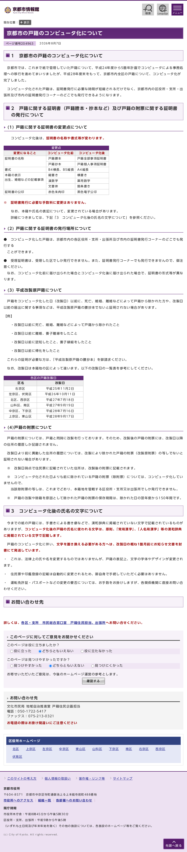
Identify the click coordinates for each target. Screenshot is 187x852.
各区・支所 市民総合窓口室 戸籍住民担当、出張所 (63, 622)
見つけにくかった (109, 665)
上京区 (31, 749)
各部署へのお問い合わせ (74, 800)
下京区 (114, 749)
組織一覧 (44, 800)
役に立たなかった (98, 651)
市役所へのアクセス (18, 800)
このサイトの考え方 (22, 778)
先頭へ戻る (174, 845)
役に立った (22, 651)
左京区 (47, 749)
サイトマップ (123, 778)
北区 (16, 749)
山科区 (97, 749)
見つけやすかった (28, 665)
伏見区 (17, 756)
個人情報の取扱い (58, 778)
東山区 (81, 749)
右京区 (144, 749)
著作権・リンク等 (92, 778)
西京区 (160, 749)
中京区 (64, 749)
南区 (129, 749)
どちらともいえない (58, 651)
